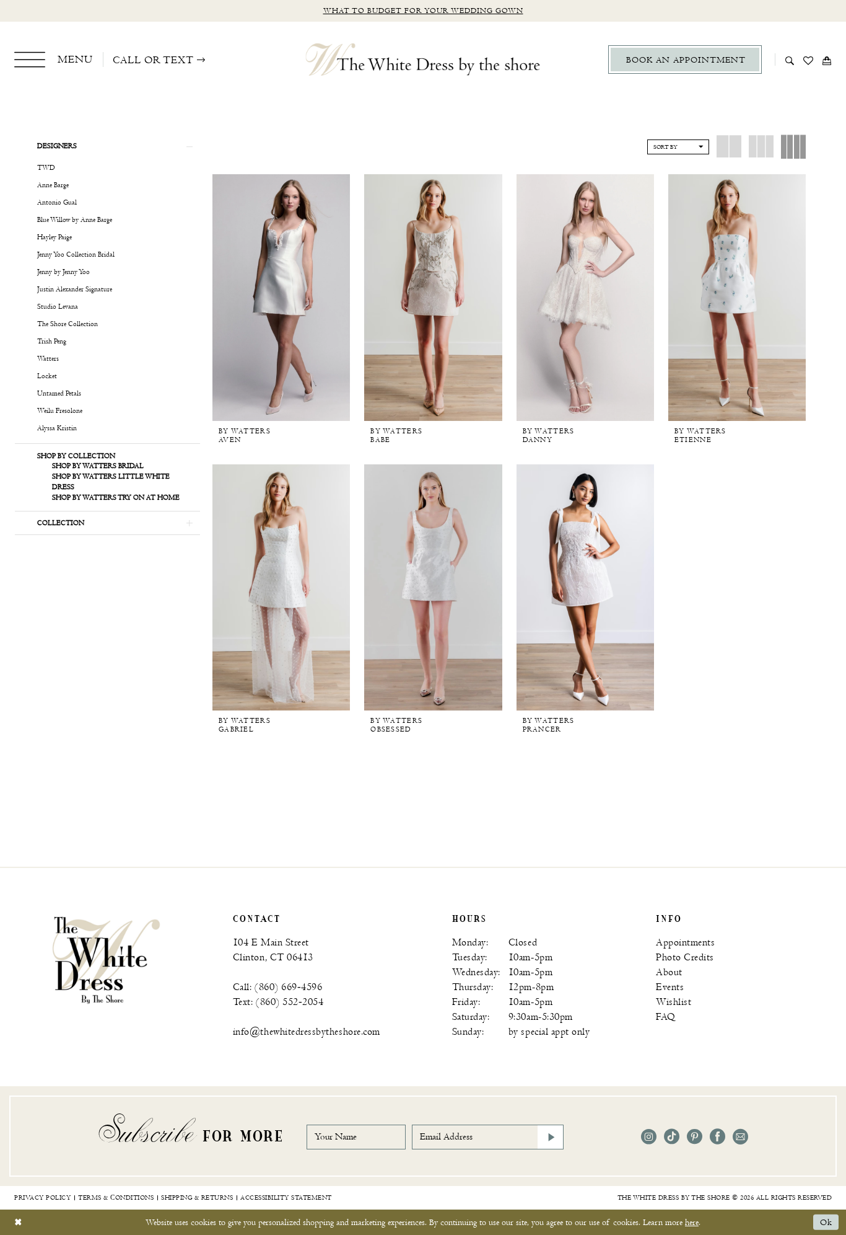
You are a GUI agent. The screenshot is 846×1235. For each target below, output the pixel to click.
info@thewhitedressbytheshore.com (306, 1032)
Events (670, 987)
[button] (53, 59)
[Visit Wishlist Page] (808, 59)
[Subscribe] (551, 1137)
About (669, 972)
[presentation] (281, 297)
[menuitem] (53, 59)
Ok (826, 1222)
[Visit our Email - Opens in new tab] (740, 1136)
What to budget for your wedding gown (423, 10)
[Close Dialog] (18, 1222)
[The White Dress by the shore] (423, 59)
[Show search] (790, 59)
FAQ (666, 1017)
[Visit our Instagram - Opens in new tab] (648, 1136)
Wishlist (673, 1002)
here (692, 1222)
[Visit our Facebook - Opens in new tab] (717, 1136)
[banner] (106, 959)
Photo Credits (685, 957)
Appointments (685, 943)
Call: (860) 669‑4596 (278, 987)
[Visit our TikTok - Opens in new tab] (671, 1136)
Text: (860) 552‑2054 (278, 1002)
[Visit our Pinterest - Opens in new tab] (694, 1136)
